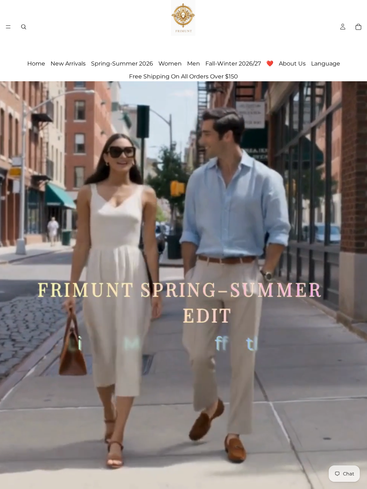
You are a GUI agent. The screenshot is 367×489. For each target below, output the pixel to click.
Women (170, 63)
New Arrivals (68, 63)
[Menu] (8, 27)
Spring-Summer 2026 (122, 63)
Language (325, 63)
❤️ (269, 63)
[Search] (24, 27)
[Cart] (358, 27)
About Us (292, 63)
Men (193, 63)
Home (36, 63)
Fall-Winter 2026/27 (233, 63)
